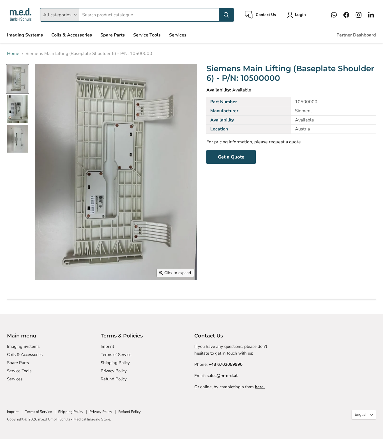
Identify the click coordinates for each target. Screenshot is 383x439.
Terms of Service (116, 354)
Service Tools (147, 35)
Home (13, 53)
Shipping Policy (115, 363)
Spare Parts (112, 35)
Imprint (107, 346)
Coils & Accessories (71, 35)
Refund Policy (114, 379)
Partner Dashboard (356, 35)
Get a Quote (231, 157)
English (361, 414)
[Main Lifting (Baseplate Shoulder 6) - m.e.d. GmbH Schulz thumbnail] (17, 79)
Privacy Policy (114, 371)
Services (177, 35)
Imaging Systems (25, 35)
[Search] (226, 14)
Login (300, 14)
